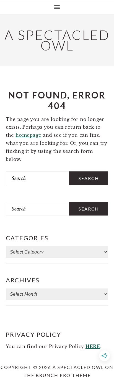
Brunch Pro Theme (63, 375)
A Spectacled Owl (57, 40)
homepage (28, 135)
